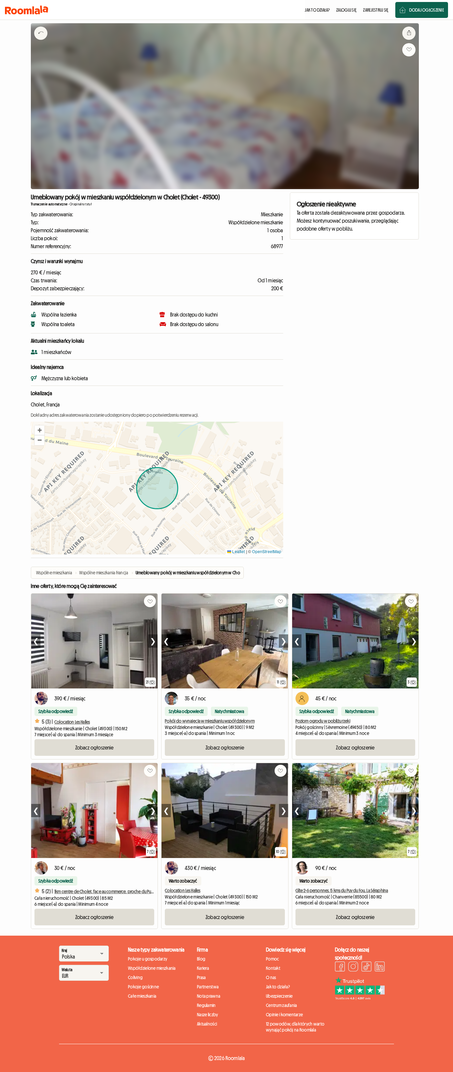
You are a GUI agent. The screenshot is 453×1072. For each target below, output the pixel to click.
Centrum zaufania (281, 1005)
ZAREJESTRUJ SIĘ (375, 10)
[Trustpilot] (360, 998)
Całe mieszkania (142, 996)
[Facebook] (340, 967)
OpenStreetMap (266, 551)
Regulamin (206, 1005)
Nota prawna (208, 996)
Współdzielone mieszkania (152, 968)
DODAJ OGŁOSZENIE (426, 10)
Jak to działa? (278, 986)
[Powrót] (40, 41)
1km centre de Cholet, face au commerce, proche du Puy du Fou (109, 891)
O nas (271, 977)
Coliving (135, 977)
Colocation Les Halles (72, 722)
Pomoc (272, 959)
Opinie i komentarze (284, 1014)
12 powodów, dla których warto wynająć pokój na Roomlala (295, 1027)
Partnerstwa (208, 986)
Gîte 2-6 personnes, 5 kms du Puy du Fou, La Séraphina (341, 890)
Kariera (203, 968)
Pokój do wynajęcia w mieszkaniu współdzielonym (209, 721)
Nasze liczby (207, 1014)
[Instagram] (353, 967)
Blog (201, 959)
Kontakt (273, 968)
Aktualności (207, 1024)
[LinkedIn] (380, 967)
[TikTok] (366, 967)
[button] (39, 430)
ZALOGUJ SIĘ (346, 10)
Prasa (201, 977)
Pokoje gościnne (143, 986)
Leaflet (238, 551)
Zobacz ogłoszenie (94, 747)
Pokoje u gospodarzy (147, 959)
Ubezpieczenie (279, 996)
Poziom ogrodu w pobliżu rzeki (322, 721)
